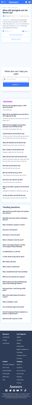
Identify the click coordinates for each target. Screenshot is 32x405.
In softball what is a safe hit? (11, 252)
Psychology (20, 352)
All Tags (5, 340)
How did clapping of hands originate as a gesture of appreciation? (15, 313)
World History (20, 346)
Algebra (19, 337)
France (18, 26)
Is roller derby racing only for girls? (13, 257)
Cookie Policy (20, 380)
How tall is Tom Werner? (10, 230)
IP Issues (19, 383)
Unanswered (6, 343)
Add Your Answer (16, 39)
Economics (19, 358)
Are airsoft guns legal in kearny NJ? (13, 307)
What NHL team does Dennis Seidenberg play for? (15, 219)
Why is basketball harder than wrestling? (15, 272)
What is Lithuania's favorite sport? (13, 240)
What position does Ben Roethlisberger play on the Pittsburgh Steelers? (15, 282)
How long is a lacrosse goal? (11, 235)
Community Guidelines (8, 364)
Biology (19, 343)
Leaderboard (6, 337)
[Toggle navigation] (2, 2)
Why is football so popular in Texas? (14, 225)
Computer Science (21, 355)
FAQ (4, 380)
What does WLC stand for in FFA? (12, 319)
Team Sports (14, 7)
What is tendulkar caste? (10, 302)
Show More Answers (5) (16, 35)
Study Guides (6, 373)
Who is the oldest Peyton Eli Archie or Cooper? (14, 296)
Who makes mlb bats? (9, 262)
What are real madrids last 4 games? (14, 277)
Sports (9, 7)
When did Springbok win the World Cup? (15, 11)
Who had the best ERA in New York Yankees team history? (16, 212)
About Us (19, 364)
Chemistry (19, 340)
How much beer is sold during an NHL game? (14, 289)
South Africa (6, 20)
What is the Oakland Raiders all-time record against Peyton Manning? (14, 245)
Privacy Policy (20, 373)
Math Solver (6, 377)
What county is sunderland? (11, 267)
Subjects (4, 7)
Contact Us (20, 367)
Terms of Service (21, 370)
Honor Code (6, 367)
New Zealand (17, 24)
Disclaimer (19, 377)
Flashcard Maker (7, 370)
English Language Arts (23, 349)
